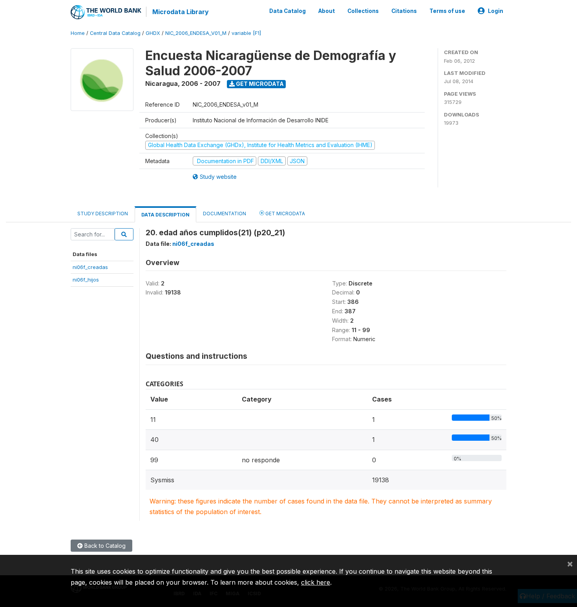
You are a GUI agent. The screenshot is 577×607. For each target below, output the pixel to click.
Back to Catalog (104, 545)
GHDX (153, 33)
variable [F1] (246, 33)
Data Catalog (287, 11)
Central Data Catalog (115, 33)
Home (78, 33)
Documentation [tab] (224, 213)
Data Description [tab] (165, 215)
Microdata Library (180, 12)
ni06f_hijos (86, 279)
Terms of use (447, 11)
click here (315, 582)
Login (495, 11)
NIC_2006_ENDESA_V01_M (195, 33)
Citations (404, 11)
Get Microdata (259, 83)
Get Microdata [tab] (284, 213)
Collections (363, 11)
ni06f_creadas (90, 267)
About (326, 11)
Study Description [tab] (102, 213)
